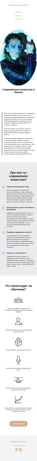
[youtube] (16, 450)
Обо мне (18, 12)
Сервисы (18, 15)
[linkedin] (20, 450)
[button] (18, 424)
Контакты (18, 19)
